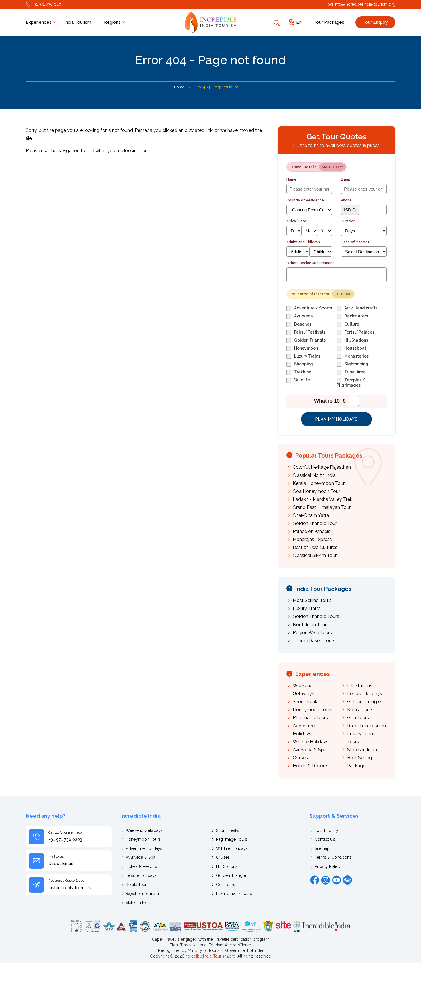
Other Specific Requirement (310, 263)
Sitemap (322, 848)
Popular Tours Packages (328, 455)
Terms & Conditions (333, 857)
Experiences (39, 22)
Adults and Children (303, 242)
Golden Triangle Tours (316, 616)
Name (291, 179)
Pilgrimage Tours (310, 717)
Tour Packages (329, 22)
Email (345, 179)
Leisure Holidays (364, 693)
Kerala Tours (360, 709)
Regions (113, 22)
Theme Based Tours (314, 640)
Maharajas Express (312, 539)
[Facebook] (314, 880)
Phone (346, 200)
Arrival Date (296, 221)
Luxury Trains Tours (234, 893)
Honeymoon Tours (312, 709)
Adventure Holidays (144, 848)
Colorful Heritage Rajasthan (322, 467)
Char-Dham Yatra (311, 515)
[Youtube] (336, 880)
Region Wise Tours (312, 632)
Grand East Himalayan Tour (322, 507)
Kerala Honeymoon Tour (319, 483)
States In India (362, 749)
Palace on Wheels (311, 531)
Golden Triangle (364, 701)
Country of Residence (305, 200)
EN (299, 22)
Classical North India (314, 475)
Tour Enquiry (375, 22)
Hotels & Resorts (310, 765)
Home (179, 87)
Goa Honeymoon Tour (316, 491)
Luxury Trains (307, 608)
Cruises (300, 757)
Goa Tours (358, 717)
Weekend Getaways (144, 830)
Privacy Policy (328, 866)
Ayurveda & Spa (309, 749)
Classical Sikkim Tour (315, 555)
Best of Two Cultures (315, 547)
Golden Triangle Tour (315, 523)
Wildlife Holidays (310, 741)
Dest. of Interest (355, 242)
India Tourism (78, 22)
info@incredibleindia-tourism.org (364, 4)
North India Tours (311, 624)
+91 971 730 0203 (48, 4)
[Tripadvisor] (347, 880)
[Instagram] (325, 880)
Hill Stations (359, 685)
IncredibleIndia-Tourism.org (209, 956)
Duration (348, 221)
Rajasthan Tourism (366, 725)
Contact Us (325, 839)
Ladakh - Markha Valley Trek (322, 499)
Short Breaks (306, 701)
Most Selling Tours (312, 600)
